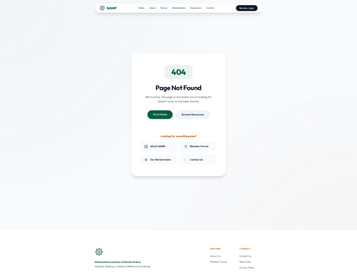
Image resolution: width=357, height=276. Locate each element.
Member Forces (218, 261)
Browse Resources (193, 114)
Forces (163, 8)
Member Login (246, 8)
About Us (215, 256)
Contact (210, 8)
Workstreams (179, 8)
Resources (196, 8)
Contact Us (245, 256)
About (152, 8)
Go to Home (160, 114)
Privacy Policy (247, 267)
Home (141, 8)
